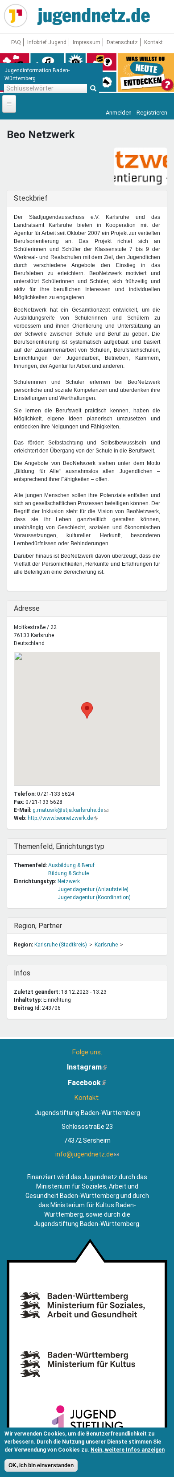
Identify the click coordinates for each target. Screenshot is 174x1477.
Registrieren (152, 112)
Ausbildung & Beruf (71, 865)
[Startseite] (15, 15)
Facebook (87, 1082)
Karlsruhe (106, 945)
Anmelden (119, 112)
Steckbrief (32, 198)
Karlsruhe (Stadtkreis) (60, 945)
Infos (32, 973)
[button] (87, 710)
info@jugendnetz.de (87, 1154)
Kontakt (153, 42)
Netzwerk (69, 881)
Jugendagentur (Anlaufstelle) (93, 889)
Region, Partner (38, 926)
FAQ (16, 42)
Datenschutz (122, 42)
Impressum (86, 42)
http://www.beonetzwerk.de (63, 818)
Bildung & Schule (68, 873)
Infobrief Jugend (46, 42)
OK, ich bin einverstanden (41, 1465)
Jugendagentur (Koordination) (94, 897)
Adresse (32, 608)
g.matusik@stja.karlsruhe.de (70, 810)
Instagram (87, 1067)
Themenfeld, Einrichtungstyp (59, 846)
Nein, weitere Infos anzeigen (128, 1450)
